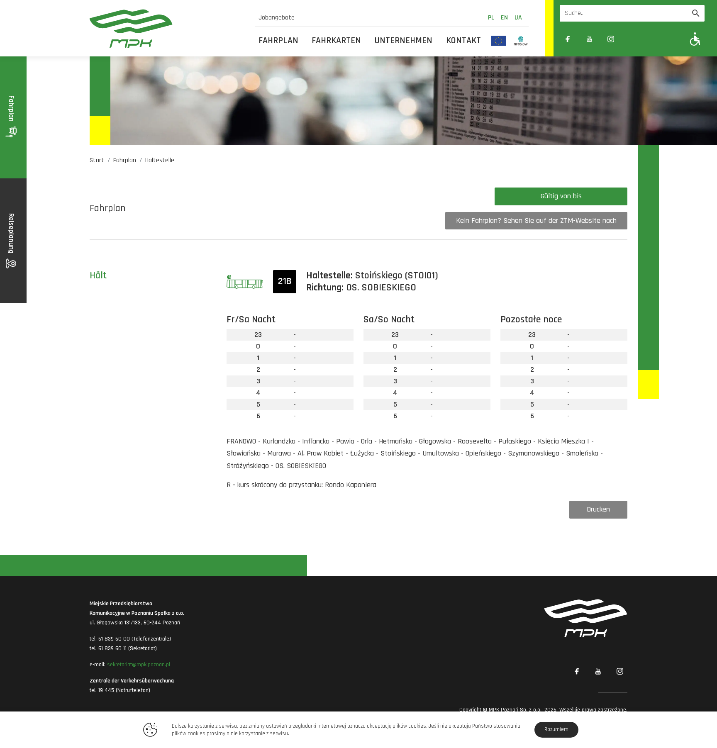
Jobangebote (277, 17)
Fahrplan (278, 40)
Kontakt (463, 40)
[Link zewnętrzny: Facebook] (567, 39)
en (504, 17)
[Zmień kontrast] (632, 39)
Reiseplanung (11, 234)
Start (97, 160)
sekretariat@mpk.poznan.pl (138, 664)
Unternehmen (403, 40)
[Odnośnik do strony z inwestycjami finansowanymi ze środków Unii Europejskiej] (498, 40)
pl (491, 17)
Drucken (598, 509)
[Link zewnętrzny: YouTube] (589, 39)
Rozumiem (556, 729)
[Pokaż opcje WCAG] (695, 39)
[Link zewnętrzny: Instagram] (610, 39)
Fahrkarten (336, 40)
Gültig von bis (561, 196)
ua (518, 17)
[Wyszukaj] (696, 13)
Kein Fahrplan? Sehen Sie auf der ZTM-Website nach (536, 220)
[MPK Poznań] (167, 28)
